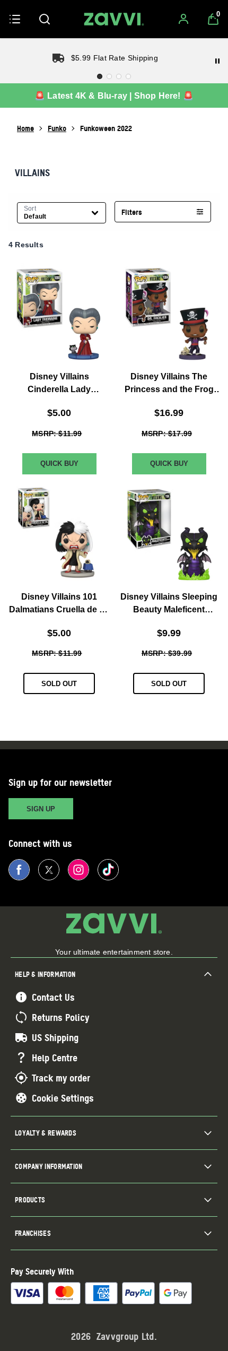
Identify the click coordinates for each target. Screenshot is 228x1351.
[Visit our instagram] (78, 869)
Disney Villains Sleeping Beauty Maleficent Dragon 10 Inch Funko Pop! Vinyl (168, 604)
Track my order (61, 1078)
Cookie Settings (63, 1098)
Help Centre (54, 1057)
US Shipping (55, 1037)
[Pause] (217, 61)
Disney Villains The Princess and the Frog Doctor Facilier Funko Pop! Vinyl (169, 384)
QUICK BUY (59, 463)
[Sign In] (183, 19)
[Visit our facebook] (19, 869)
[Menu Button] (14, 19)
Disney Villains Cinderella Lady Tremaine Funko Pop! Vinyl (59, 384)
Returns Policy (60, 1017)
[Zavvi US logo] (114, 19)
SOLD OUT (59, 684)
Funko (57, 128)
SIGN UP (41, 809)
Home (25, 128)
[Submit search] (44, 19)
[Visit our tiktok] (108, 869)
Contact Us (53, 997)
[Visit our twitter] (48, 869)
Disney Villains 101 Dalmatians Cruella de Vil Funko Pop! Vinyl (59, 604)
